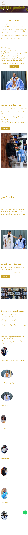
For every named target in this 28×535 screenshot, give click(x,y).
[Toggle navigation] (25, 3)
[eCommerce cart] (21, 3)
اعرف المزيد (14, 67)
